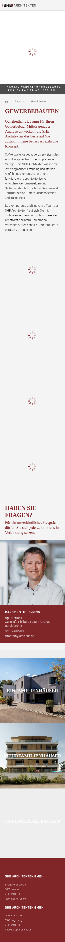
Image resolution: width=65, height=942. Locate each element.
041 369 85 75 (12, 924)
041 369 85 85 (12, 894)
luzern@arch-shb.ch (16, 898)
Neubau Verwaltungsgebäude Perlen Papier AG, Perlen (34, 88)
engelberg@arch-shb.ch (18, 929)
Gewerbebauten (39, 101)
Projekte (19, 101)
